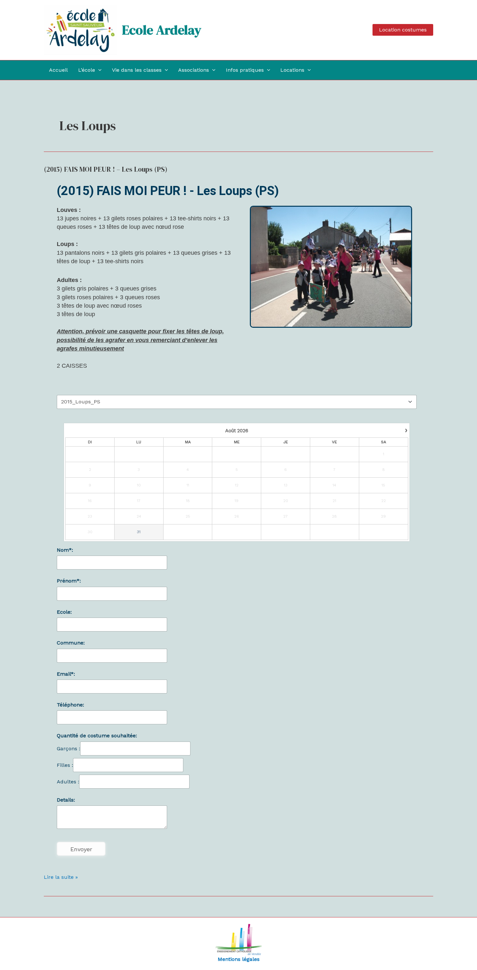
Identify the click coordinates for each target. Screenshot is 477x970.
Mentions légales (239, 959)
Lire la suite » (61, 876)
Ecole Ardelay (161, 30)
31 (139, 532)
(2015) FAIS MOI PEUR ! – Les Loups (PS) (105, 169)
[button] (403, 30)
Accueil (58, 70)
